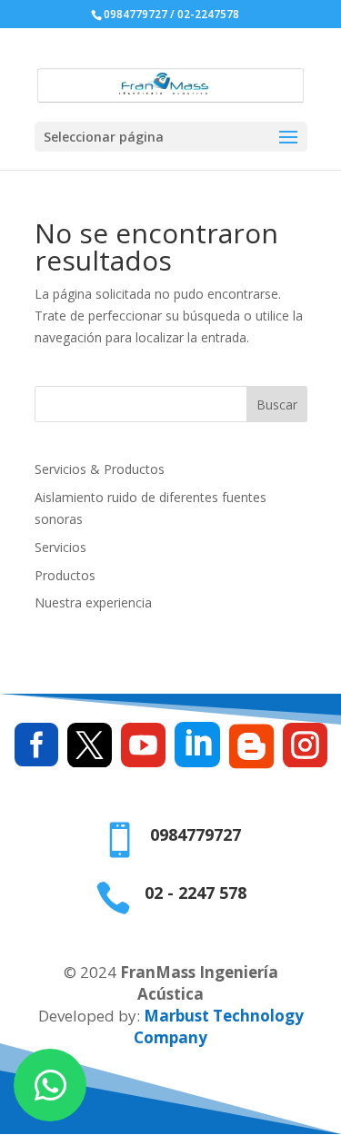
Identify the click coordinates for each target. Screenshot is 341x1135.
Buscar (276, 404)
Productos (65, 575)
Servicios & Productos (100, 469)
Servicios (60, 547)
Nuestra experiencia (93, 602)
